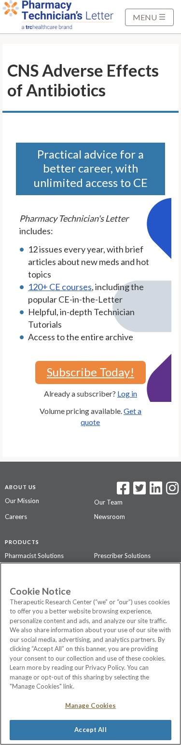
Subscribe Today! (90, 372)
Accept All (90, 729)
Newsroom (109, 516)
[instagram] (172, 491)
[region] (90, 653)
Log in (127, 393)
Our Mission (22, 501)
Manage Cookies (90, 705)
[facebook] (123, 491)
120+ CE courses (60, 286)
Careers (16, 516)
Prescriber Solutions (122, 555)
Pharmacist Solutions (34, 555)
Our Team (108, 502)
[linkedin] (156, 491)
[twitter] (138, 491)
